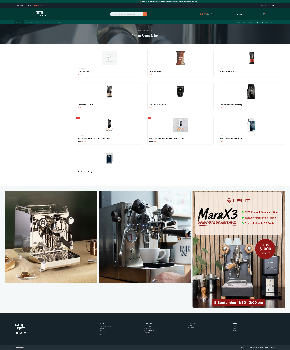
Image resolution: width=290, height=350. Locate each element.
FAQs (257, 22)
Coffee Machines (148, 326)
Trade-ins (101, 334)
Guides (250, 22)
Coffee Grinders (148, 328)
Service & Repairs (51, 22)
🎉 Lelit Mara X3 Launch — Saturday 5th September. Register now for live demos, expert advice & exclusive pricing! (109, 1)
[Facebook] (269, 5)
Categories (18, 22)
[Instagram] (265, 5)
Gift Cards (191, 327)
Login (240, 14)
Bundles (38, 22)
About (266, 22)
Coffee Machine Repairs (105, 326)
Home (139, 30)
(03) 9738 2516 (38, 5)
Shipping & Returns (241, 22)
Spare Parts (191, 323)
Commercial (102, 332)
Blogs (261, 22)
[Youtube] (273, 5)
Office (100, 330)
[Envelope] (261, 5)
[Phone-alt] (258, 5)
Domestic (101, 328)
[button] (7, 249)
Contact (272, 22)
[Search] (145, 14)
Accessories (147, 332)
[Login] (237, 14)
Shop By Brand (28, 22)
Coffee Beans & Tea (149, 330)
